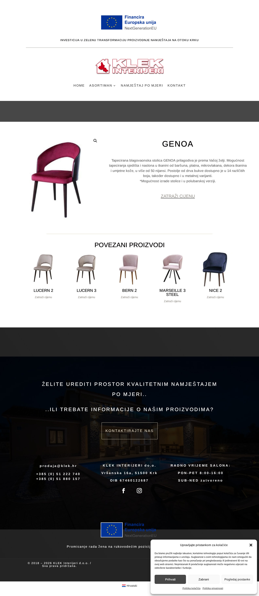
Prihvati (170, 579)
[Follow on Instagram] (139, 491)
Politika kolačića (192, 588)
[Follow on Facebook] (124, 491)
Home (79, 85)
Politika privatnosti (213, 588)
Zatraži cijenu (178, 196)
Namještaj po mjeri (142, 85)
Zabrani (203, 579)
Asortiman (100, 85)
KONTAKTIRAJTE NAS (129, 431)
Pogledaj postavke (237, 579)
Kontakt (177, 85)
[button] (251, 545)
